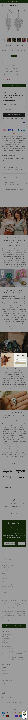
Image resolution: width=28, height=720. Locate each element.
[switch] (24, 718)
